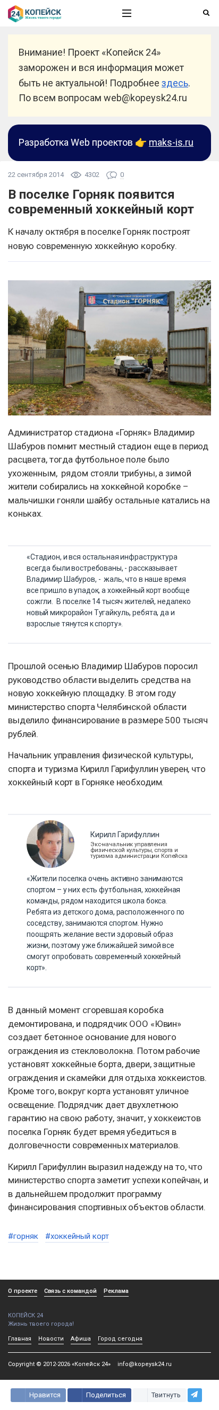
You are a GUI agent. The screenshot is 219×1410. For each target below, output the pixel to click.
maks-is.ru (171, 142)
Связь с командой (70, 1291)
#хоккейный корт (77, 1236)
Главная (19, 1338)
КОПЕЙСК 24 (25, 1315)
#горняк (23, 1236)
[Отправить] (195, 1395)
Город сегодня (120, 1338)
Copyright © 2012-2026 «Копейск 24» (59, 1364)
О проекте (22, 1291)
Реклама (116, 1291)
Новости (51, 1338)
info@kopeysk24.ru (144, 1364)
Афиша (81, 1338)
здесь (175, 82)
